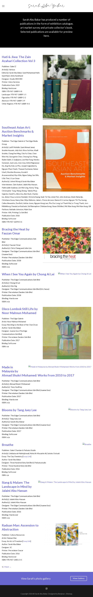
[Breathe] (87, 444)
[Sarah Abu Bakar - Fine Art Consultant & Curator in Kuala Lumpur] (46, 6)
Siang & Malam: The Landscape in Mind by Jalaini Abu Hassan (17, 486)
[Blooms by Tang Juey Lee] (79, 409)
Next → (8, 567)
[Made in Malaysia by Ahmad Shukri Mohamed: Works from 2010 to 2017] (59, 367)
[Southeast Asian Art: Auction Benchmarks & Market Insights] (67, 190)
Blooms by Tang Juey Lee (19, 410)
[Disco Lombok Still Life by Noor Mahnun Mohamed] (67, 358)
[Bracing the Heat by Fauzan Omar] (67, 261)
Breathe (7, 444)
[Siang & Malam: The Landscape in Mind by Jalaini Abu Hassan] (64, 482)
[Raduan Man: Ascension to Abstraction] (67, 544)
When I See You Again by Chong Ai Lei (28, 274)
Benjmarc (61, 594)
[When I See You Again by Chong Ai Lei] (74, 274)
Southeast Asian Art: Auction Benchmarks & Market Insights (18, 131)
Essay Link (27, 456)
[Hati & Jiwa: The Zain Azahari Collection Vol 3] (67, 118)
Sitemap (69, 594)
